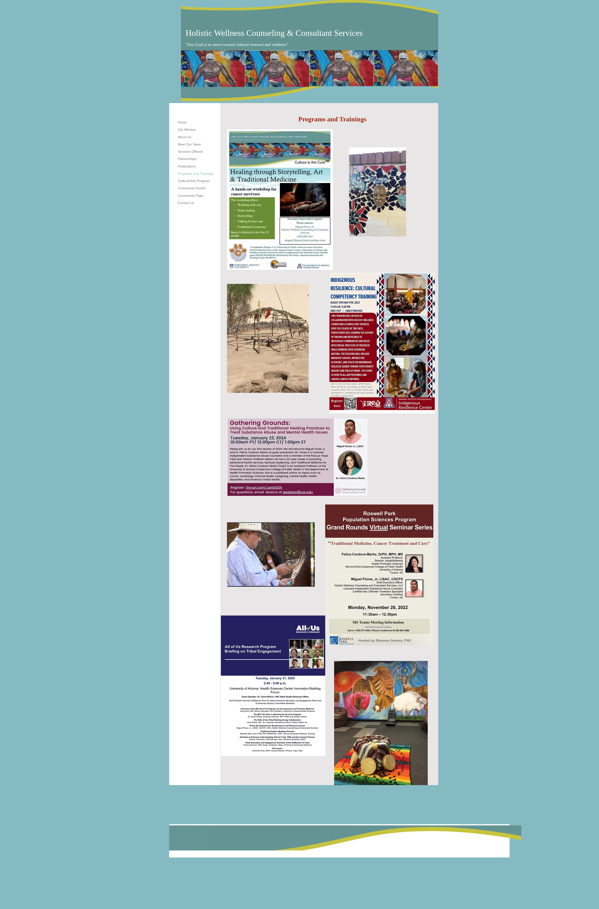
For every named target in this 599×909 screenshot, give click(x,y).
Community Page (190, 195)
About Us (184, 137)
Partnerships (187, 159)
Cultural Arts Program (194, 181)
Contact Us (186, 203)
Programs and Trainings (195, 173)
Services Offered (190, 151)
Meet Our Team (189, 144)
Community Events (192, 188)
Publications (187, 166)
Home (182, 122)
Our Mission (187, 129)
